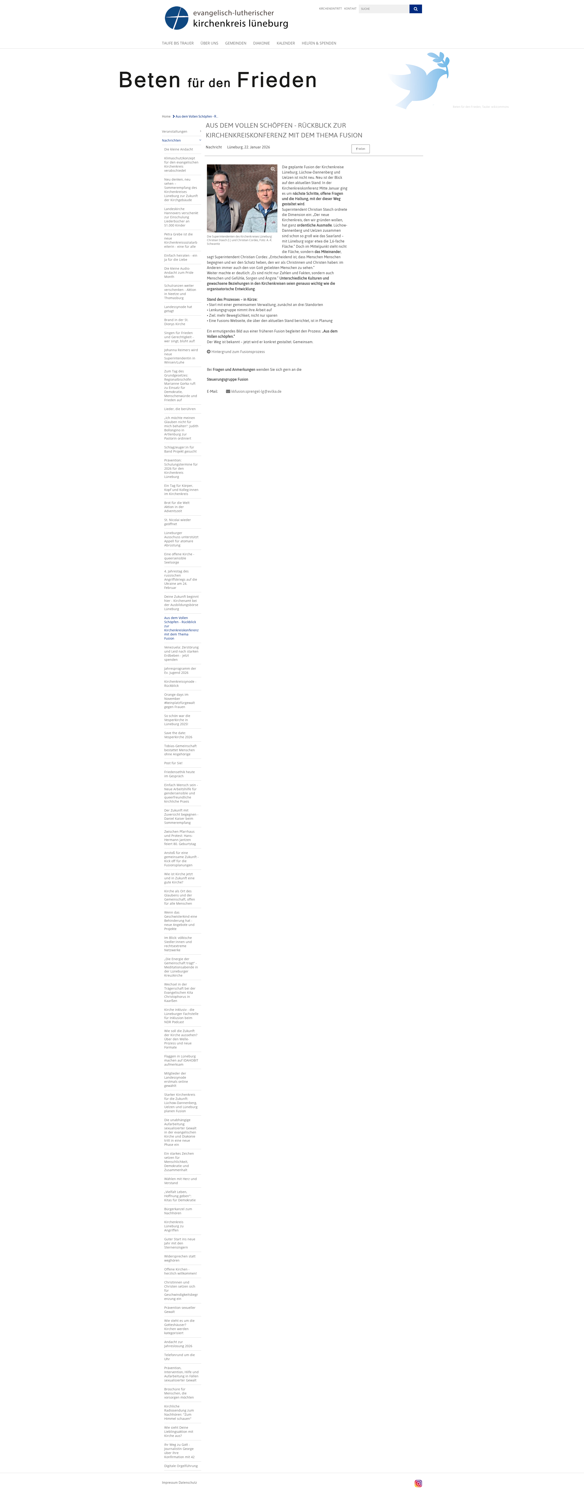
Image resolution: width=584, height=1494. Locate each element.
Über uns (209, 43)
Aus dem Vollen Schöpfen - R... (196, 116)
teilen (361, 148)
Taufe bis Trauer (178, 43)
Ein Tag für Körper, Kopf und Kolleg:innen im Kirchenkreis (181, 489)
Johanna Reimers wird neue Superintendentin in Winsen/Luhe (181, 356)
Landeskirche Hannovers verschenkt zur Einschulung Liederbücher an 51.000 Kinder (181, 217)
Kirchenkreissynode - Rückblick (180, 683)
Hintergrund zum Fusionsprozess (238, 352)
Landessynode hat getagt (178, 309)
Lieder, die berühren (180, 409)
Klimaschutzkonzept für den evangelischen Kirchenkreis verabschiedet (181, 164)
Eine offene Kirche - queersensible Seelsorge (179, 558)
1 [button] (285, 108)
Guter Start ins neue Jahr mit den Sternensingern (179, 1243)
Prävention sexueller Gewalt (180, 1309)
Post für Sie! (173, 763)
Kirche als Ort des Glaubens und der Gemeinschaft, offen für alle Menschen (179, 897)
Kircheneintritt (330, 9)
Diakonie (261, 43)
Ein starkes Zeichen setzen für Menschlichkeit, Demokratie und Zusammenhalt (179, 1161)
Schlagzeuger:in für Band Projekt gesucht (180, 449)
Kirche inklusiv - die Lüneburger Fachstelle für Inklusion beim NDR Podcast (181, 1015)
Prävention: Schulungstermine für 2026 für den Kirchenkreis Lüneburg (181, 468)
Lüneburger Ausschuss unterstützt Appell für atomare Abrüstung (181, 539)
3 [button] (299, 108)
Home (166, 116)
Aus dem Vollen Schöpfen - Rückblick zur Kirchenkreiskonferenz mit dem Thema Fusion (181, 628)
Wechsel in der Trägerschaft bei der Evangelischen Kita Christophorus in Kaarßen (180, 992)
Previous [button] (79, 80)
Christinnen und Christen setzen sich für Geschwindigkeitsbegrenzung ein (181, 1290)
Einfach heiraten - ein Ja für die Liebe (180, 257)
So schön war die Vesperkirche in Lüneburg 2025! (177, 720)
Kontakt (350, 9)
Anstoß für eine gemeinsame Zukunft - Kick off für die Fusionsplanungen (181, 859)
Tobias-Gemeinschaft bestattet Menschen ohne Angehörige (180, 750)
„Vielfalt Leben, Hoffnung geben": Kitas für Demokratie (180, 1196)
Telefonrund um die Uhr (179, 1357)
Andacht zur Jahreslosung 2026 (178, 1344)
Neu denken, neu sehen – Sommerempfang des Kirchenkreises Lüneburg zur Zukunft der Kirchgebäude (181, 189)
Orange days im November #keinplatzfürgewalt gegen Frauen (179, 700)
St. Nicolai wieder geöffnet (177, 522)
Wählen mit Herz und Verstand (180, 1181)
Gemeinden (235, 43)
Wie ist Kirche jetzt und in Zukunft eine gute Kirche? (179, 878)
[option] (292, 81)
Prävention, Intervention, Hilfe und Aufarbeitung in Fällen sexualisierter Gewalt (181, 1374)
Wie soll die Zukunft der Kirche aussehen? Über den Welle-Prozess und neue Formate (180, 1039)
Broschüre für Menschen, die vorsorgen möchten (179, 1393)
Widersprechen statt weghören (180, 1258)
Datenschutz (188, 1482)
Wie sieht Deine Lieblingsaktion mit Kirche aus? (178, 1431)
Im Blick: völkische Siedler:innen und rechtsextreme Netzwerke (178, 943)
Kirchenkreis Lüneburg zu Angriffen (174, 1226)
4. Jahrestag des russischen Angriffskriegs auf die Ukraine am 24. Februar (180, 579)
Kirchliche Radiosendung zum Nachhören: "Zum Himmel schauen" (179, 1412)
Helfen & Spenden (319, 43)
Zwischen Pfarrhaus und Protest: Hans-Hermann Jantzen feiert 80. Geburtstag (180, 837)
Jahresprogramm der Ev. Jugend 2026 (180, 670)
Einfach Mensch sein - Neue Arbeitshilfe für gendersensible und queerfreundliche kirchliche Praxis (181, 793)
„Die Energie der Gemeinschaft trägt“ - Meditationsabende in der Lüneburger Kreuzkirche (181, 967)
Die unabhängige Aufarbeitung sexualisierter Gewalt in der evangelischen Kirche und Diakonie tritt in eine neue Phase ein (180, 1132)
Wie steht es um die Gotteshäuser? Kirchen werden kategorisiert (179, 1326)
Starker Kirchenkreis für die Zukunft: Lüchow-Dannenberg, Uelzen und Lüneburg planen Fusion (181, 1102)
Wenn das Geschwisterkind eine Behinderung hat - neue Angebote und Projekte (180, 920)
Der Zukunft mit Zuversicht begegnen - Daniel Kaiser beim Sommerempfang (181, 816)
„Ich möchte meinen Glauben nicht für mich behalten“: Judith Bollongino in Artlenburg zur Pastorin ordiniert (181, 428)
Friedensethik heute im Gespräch (179, 774)
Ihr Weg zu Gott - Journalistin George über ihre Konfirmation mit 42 (179, 1450)
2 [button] (292, 108)
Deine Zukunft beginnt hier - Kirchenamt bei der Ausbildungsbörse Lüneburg (181, 602)
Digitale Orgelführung (181, 1466)
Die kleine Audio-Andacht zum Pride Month (178, 272)
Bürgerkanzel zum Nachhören (178, 1211)
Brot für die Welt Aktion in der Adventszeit (177, 507)
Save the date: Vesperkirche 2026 (178, 735)
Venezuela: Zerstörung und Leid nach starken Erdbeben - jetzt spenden (181, 653)
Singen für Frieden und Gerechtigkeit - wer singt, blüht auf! (179, 337)
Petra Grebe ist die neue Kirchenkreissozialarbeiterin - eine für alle (180, 240)
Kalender (286, 43)
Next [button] (505, 80)
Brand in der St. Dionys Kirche (176, 322)
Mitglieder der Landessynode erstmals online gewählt (176, 1079)
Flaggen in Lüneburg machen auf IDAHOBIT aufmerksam (181, 1060)
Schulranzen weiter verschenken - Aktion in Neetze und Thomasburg (180, 291)
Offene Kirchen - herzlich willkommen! (180, 1271)
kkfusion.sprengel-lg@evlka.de (256, 391)
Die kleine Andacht (178, 149)
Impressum (170, 1482)
